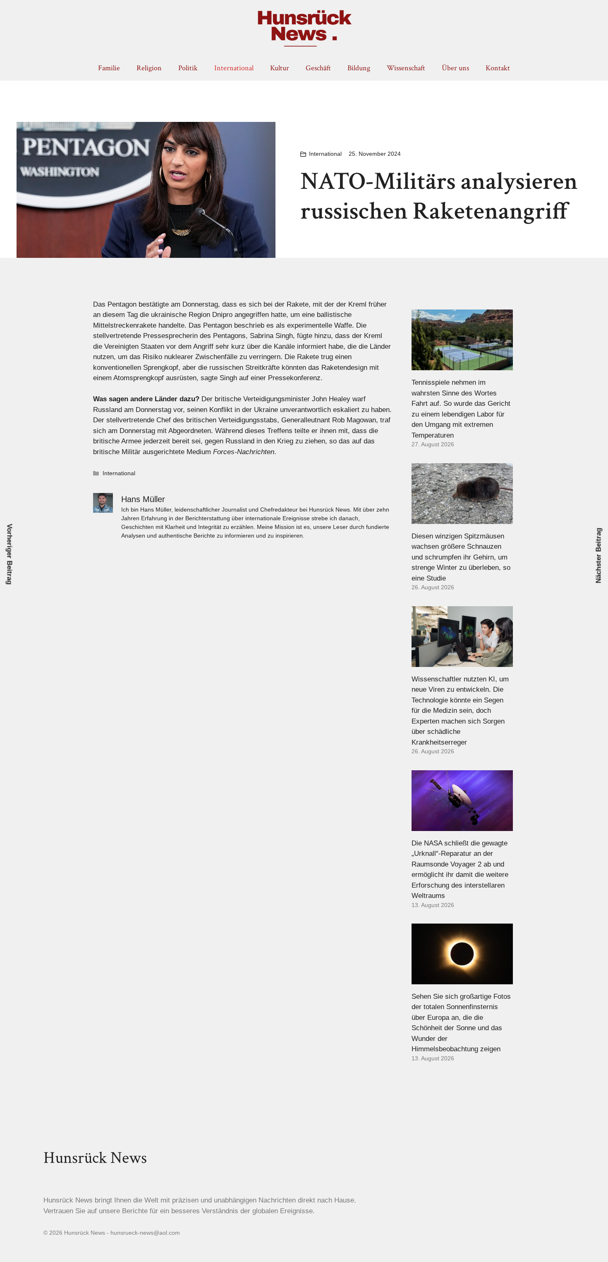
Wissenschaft (406, 68)
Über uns (455, 68)
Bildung (358, 68)
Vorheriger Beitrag (10, 554)
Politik (188, 68)
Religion (149, 68)
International (234, 68)
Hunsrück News (95, 1158)
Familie (109, 68)
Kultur (279, 68)
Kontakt (498, 68)
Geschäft (318, 68)
